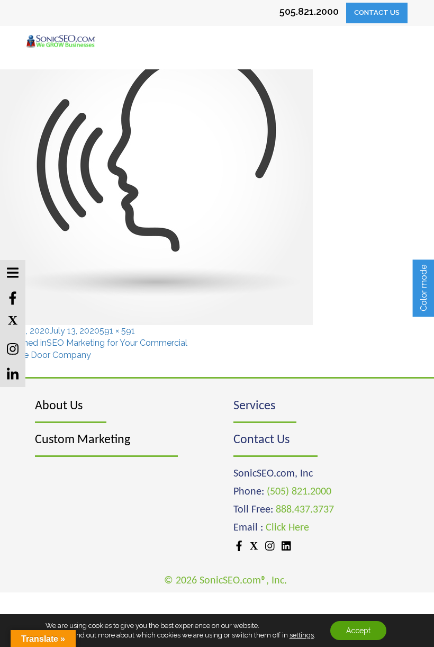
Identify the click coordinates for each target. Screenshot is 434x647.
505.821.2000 (309, 11)
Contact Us (377, 12)
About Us (59, 406)
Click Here (287, 528)
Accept (358, 630)
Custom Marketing (82, 440)
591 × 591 (117, 331)
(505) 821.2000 (299, 492)
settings (302, 635)
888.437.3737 (305, 510)
